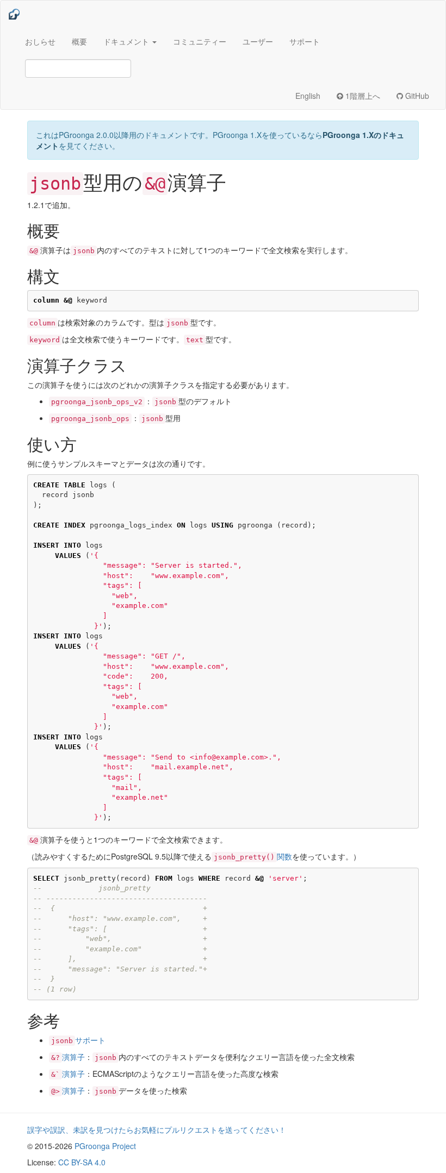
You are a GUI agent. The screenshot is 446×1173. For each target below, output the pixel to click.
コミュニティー (199, 41)
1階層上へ (361, 95)
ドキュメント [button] (127, 41)
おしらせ (40, 41)
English (307, 95)
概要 (79, 41)
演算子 (68, 1056)
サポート (304, 41)
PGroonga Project (105, 1145)
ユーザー (258, 41)
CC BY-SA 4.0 (82, 1162)
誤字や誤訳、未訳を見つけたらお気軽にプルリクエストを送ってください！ (156, 1129)
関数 (253, 856)
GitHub (416, 95)
